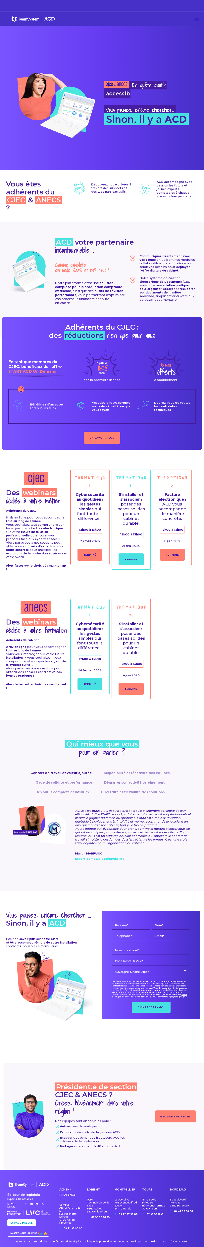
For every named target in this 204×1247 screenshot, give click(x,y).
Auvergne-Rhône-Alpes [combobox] (132, 972)
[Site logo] (33, 19)
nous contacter (160, 997)
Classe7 (183, 1241)
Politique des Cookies (144, 1241)
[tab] (61, 773)
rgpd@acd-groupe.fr (178, 997)
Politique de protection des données (106, 1241)
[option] (102, 835)
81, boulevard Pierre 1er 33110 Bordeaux (179, 1202)
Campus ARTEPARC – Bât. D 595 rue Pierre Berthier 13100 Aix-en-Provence (69, 1213)
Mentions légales (71, 1241)
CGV (163, 1241)
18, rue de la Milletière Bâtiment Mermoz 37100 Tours (153, 1204)
